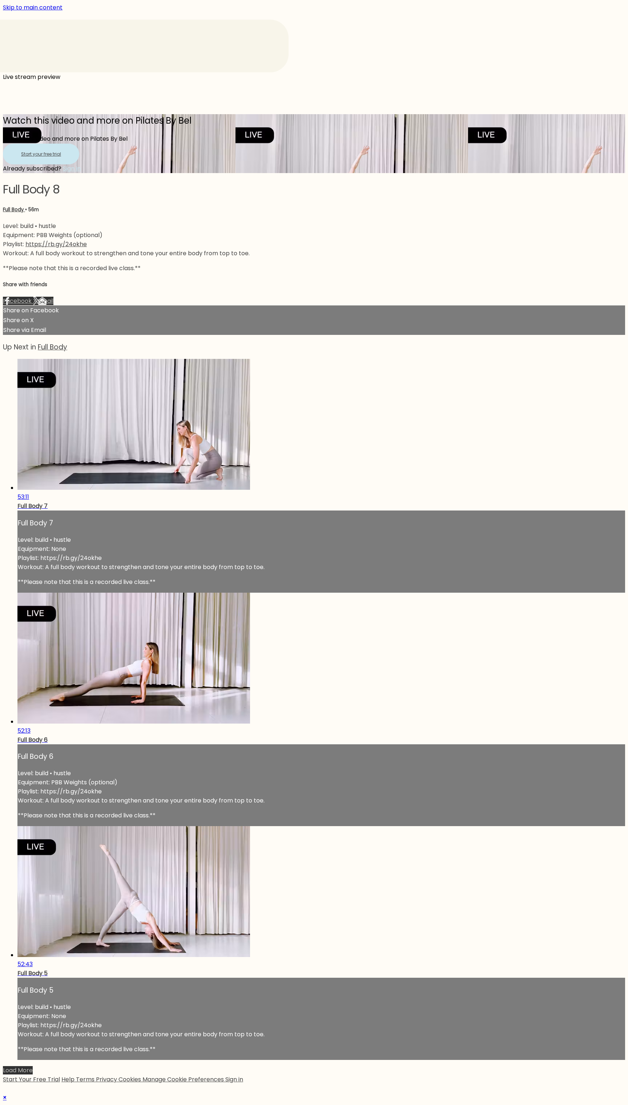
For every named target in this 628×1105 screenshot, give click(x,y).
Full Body (14, 209)
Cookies (130, 1079)
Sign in (72, 168)
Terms (86, 1079)
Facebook (18, 301)
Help (68, 1079)
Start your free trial (41, 154)
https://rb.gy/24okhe (56, 244)
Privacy (107, 1079)
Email (45, 301)
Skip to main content (33, 7)
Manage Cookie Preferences (183, 1079)
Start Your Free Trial (31, 1079)
